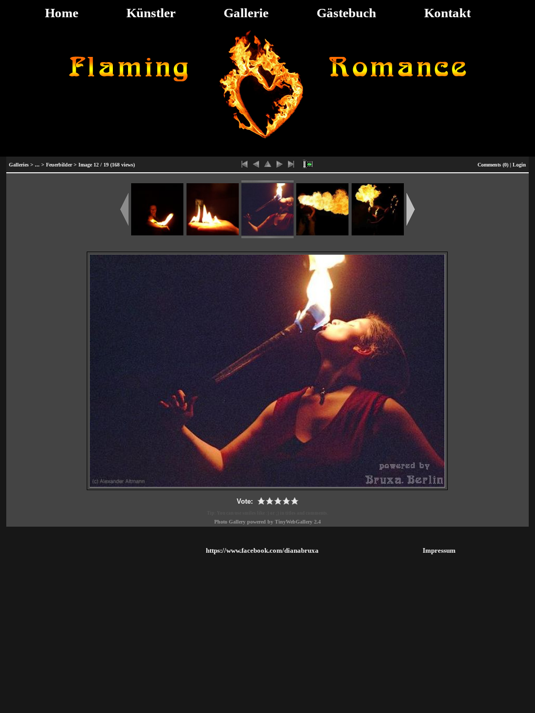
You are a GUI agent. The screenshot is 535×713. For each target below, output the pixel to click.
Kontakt (447, 13)
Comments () (493, 165)
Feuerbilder (59, 165)
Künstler (151, 13)
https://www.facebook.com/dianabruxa (262, 550)
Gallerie (246, 13)
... (37, 165)
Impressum (439, 550)
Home (61, 13)
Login (519, 165)
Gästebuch (346, 13)
